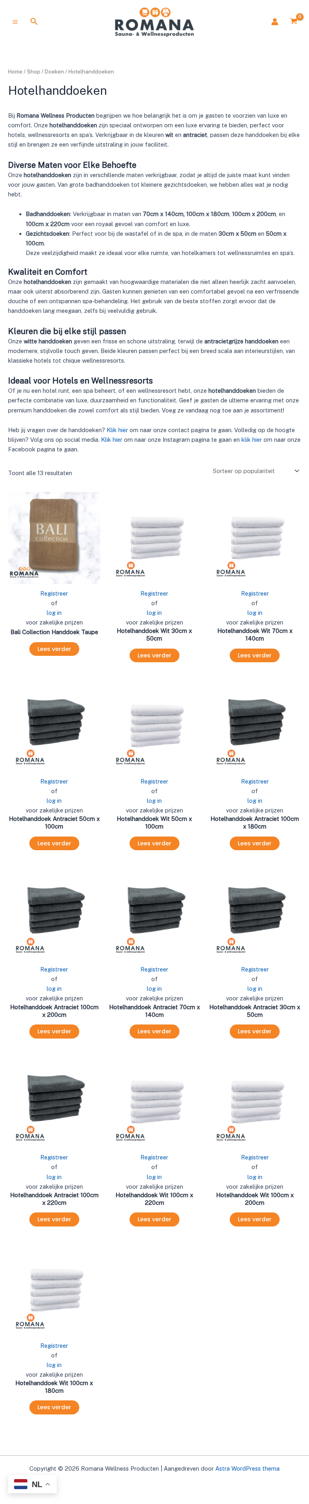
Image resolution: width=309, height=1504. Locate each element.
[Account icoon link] (274, 21)
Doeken (54, 71)
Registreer (54, 593)
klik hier (251, 439)
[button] (34, 21)
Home (15, 71)
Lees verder (54, 649)
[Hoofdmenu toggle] (15, 21)
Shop (33, 71)
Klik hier (117, 430)
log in (54, 612)
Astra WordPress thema (247, 1468)
